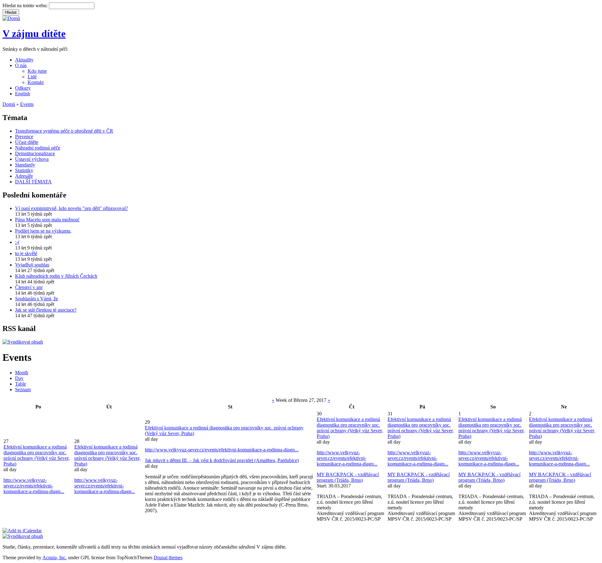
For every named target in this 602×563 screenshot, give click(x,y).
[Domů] (11, 18)
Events (27, 104)
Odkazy (23, 88)
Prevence (24, 136)
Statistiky (24, 170)
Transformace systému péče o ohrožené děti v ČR (64, 131)
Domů (9, 104)
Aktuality (24, 59)
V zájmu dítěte (34, 33)
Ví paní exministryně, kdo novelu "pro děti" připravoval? (71, 208)
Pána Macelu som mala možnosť (47, 219)
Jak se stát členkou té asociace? (46, 310)
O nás (21, 65)
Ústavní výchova (32, 159)
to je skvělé (26, 253)
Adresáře (24, 176)
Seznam (23, 389)
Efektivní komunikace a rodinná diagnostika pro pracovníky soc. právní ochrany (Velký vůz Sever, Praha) (36, 455)
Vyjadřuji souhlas (32, 264)
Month (21, 372)
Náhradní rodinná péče (37, 147)
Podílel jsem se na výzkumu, (43, 231)
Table (20, 384)
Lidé (32, 76)
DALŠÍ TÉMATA (33, 181)
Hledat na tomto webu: (26, 5)
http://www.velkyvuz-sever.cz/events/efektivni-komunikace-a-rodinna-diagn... (33, 485)
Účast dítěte (26, 142)
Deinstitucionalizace (35, 153)
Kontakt (36, 82)
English (22, 93)
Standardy (25, 164)
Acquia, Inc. (54, 557)
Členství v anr (29, 287)
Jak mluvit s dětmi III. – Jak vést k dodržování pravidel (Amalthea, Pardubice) (222, 460)
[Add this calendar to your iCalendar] (22, 530)
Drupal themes (168, 557)
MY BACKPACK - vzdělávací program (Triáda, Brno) (348, 477)
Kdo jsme (37, 71)
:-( (17, 242)
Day (19, 378)
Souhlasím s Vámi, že (36, 298)
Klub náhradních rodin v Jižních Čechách (56, 276)
